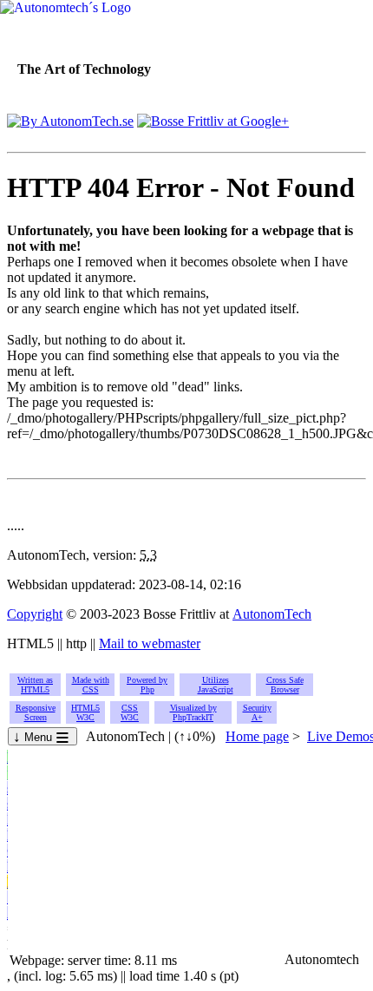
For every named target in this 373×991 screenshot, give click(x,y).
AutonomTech (271, 614)
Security (257, 712)
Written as (35, 684)
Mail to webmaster (149, 643)
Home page (257, 736)
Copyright (34, 614)
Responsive (36, 712)
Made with (90, 684)
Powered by (147, 684)
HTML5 (85, 712)
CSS (130, 712)
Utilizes (215, 684)
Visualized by (193, 712)
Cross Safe (285, 684)
